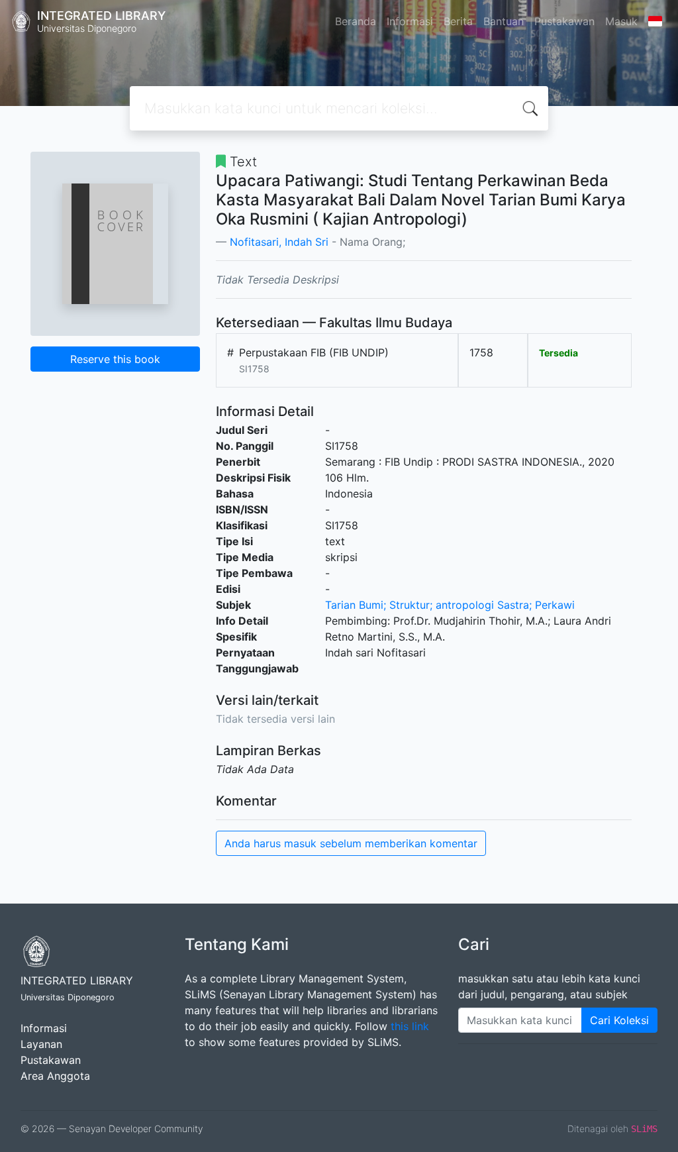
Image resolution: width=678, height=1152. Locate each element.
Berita (458, 21)
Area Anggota (55, 1075)
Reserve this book (115, 359)
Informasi (410, 21)
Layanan (41, 1044)
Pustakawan (564, 21)
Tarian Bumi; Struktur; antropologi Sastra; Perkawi (450, 604)
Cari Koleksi (619, 1020)
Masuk (621, 21)
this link (410, 1026)
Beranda (355, 21)
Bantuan (503, 21)
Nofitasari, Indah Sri (279, 241)
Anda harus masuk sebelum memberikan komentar (350, 843)
